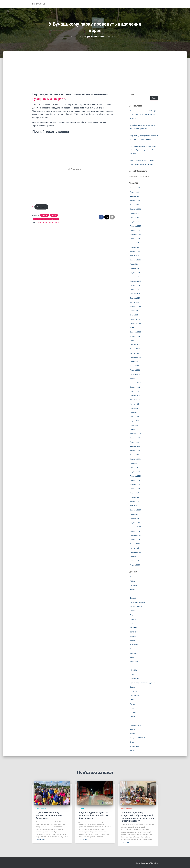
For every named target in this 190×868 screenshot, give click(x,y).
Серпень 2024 (135, 285)
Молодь (133, 666)
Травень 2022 (135, 400)
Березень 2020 (135, 510)
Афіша (132, 581)
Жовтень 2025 (135, 230)
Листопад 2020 (135, 476)
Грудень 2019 (135, 523)
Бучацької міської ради (48, 99)
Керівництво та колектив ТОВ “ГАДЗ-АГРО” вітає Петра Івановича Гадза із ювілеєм (143, 114)
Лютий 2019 (134, 556)
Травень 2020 (135, 501)
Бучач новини (42, 223)
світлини (133, 733)
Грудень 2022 (135, 370)
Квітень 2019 (134, 548)
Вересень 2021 (135, 433)
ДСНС (132, 623)
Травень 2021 (135, 450)
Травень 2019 (135, 544)
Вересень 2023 (135, 332)
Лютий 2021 (134, 463)
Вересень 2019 (135, 535)
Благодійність (135, 594)
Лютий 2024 (134, 311)
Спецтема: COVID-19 (137, 738)
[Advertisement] (95, 75)
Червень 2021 (135, 446)
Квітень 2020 (134, 506)
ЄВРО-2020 (134, 632)
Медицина (133, 653)
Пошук (131, 94)
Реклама (133, 721)
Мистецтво (134, 661)
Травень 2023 (135, 349)
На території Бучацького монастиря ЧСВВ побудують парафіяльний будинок (143, 149)
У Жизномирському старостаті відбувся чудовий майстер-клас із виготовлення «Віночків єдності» (137, 816)
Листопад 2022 (135, 374)
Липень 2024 (134, 289)
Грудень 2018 (135, 565)
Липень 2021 (134, 442)
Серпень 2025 (135, 239)
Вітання (132, 611)
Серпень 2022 (135, 387)
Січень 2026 (134, 217)
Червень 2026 (135, 196)
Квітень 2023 (134, 353)
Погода (132, 704)
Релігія (132, 729)
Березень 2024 (135, 306)
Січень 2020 (134, 518)
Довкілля (44, 215)
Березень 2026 (135, 209)
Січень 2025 (134, 268)
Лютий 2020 (134, 514)
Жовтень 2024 (135, 277)
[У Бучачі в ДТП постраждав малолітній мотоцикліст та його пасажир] (95, 793)
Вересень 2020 (135, 484)
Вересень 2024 (135, 281)
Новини (54, 215)
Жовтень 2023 (135, 328)
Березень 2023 (135, 357)
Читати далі (40, 839)
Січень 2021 (134, 467)
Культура (133, 649)
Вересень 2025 (135, 234)
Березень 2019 (135, 552)
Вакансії (133, 598)
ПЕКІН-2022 (134, 691)
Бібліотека (133, 585)
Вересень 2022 (135, 383)
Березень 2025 (135, 260)
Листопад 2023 (135, 323)
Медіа (132, 657)
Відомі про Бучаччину (137, 602)
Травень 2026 (135, 200)
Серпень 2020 (135, 489)
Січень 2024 (134, 315)
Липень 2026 (134, 192)
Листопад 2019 (135, 527)
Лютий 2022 (134, 412)
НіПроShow (134, 670)
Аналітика (133, 577)
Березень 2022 (135, 408)
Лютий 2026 (134, 213)
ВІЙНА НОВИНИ (136, 606)
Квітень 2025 (134, 256)
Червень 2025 (135, 247)
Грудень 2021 (135, 421)
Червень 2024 (135, 294)
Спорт (132, 742)
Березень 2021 (135, 459)
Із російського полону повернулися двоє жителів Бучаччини (50, 815)
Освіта (132, 687)
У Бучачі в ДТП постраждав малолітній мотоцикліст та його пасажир (94, 815)
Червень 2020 (135, 497)
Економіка (133, 628)
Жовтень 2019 (135, 531)
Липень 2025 (134, 243)
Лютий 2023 (134, 361)
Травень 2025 (135, 251)
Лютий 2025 (134, 264)
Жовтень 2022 (135, 378)
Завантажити (41, 207)
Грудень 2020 (135, 472)
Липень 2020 (134, 493)
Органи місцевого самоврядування (45, 219)
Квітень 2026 (134, 205)
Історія (132, 640)
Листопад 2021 (135, 425)
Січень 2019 (134, 561)
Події (132, 708)
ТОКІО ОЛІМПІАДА (136, 746)
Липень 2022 (134, 391)
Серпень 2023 (135, 336)
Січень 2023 (134, 366)
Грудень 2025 (135, 222)
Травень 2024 (135, 298)
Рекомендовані (135, 725)
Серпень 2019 (135, 539)
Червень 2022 (135, 395)
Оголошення (134, 678)
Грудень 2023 (135, 319)
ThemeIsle (154, 863)
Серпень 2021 (135, 438)
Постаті (132, 717)
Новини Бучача (53, 223)
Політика (133, 712)
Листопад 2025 (135, 226)
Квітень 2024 (134, 302)
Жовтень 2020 (135, 480)
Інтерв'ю (133, 636)
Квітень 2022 (134, 404)
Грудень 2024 (135, 273)
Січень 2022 (134, 417)
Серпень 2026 (135, 188)
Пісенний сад (135, 695)
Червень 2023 (135, 345)
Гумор (132, 615)
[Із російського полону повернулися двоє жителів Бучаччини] (52, 793)
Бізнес (132, 589)
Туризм (132, 750)
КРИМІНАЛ (134, 645)
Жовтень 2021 (135, 429)
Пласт (132, 700)
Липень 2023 (134, 340)
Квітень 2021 (134, 455)
